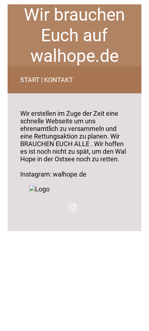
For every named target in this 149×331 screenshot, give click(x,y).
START (30, 80)
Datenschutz (25, 233)
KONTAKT (58, 80)
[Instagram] (72, 207)
